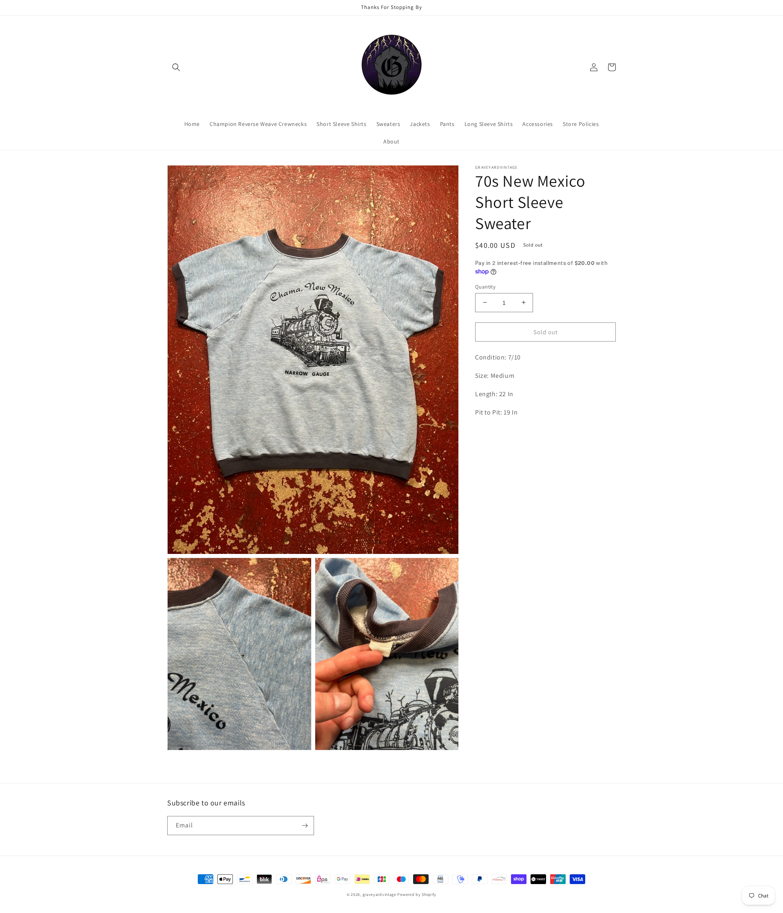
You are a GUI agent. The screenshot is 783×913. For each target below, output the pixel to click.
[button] (176, 67)
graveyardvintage (379, 894)
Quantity (485, 286)
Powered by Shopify (416, 894)
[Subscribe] (305, 825)
